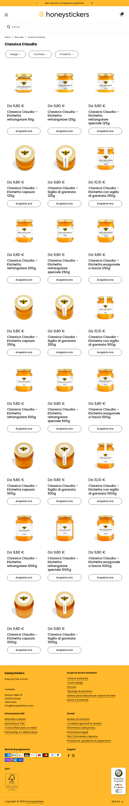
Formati (71, 687)
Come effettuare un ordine (21, 727)
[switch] (118, 791)
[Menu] (124, 769)
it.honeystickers (34, 801)
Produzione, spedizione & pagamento (89, 740)
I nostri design (75, 682)
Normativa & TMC (15, 723)
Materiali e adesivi (15, 719)
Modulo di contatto (78, 719)
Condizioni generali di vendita (84, 723)
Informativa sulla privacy (81, 727)
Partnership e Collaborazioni (21, 732)
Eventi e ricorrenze (77, 699)
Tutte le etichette (77, 678)
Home (7, 37)
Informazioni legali (77, 732)
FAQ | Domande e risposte (82, 736)
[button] (15, 54)
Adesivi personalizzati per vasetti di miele (91, 695)
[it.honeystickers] (64, 15)
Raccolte (19, 37)
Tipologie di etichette (79, 691)
